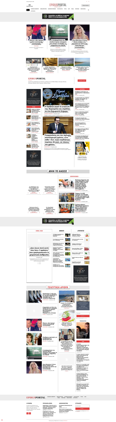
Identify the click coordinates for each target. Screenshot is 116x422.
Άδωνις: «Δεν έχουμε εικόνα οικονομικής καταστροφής (36, 41)
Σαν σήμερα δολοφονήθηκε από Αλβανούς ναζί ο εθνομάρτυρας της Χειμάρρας (82, 130)
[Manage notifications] (2, 420)
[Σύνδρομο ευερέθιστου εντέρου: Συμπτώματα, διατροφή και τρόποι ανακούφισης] (28, 136)
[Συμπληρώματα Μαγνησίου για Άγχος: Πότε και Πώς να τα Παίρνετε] (28, 117)
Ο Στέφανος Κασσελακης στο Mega (65, 406)
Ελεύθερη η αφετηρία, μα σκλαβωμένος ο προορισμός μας (82, 93)
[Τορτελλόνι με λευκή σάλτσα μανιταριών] (87, 262)
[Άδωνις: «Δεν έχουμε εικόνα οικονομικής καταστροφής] (36, 32)
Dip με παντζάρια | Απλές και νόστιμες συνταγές (77, 249)
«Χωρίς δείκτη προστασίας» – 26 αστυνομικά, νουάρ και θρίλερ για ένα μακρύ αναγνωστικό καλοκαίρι (58, 260)
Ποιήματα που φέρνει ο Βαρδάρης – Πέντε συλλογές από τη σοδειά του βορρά (58, 249)
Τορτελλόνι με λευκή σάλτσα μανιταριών (76, 262)
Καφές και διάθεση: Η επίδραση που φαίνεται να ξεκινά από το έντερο (35, 111)
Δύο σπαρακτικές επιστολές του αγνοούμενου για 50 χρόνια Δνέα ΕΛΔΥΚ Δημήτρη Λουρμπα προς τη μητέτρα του (82, 106)
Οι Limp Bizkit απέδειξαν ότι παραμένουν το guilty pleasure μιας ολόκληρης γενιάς (49, 209)
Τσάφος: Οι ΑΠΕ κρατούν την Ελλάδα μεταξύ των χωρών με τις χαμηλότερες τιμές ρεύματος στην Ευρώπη (82, 197)
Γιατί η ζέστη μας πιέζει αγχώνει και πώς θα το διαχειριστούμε (35, 129)
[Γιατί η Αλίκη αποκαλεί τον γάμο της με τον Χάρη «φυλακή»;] (83, 330)
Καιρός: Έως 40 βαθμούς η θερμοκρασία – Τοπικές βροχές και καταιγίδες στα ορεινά (67, 304)
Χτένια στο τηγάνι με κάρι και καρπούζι (77, 240)
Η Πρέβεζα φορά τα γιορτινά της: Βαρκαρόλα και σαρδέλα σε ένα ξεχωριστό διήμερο (57, 108)
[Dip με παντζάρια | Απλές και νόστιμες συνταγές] (87, 248)
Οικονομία (78, 190)
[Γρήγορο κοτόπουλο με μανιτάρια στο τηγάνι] (87, 244)
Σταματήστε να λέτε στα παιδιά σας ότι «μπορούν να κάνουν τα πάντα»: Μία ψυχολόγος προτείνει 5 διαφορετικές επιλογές (50, 310)
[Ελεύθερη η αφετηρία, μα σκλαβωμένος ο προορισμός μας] (34, 339)
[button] (88, 10)
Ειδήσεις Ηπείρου (33, 72)
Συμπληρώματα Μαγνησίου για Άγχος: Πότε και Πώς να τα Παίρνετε (36, 117)
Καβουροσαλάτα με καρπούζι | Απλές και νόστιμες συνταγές (76, 235)
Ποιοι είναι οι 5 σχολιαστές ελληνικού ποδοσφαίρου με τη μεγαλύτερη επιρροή (66, 410)
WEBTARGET (65, 420)
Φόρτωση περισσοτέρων (58, 55)
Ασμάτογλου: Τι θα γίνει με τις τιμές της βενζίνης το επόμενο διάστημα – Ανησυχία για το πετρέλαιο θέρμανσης (50, 296)
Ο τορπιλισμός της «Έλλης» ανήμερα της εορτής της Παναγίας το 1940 (82, 99)
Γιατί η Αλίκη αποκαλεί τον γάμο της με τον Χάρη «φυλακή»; (82, 334)
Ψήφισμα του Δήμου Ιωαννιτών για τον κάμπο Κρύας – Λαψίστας (66, 68)
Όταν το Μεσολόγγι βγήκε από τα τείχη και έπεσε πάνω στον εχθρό (81, 113)
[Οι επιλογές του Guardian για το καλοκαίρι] (67, 239)
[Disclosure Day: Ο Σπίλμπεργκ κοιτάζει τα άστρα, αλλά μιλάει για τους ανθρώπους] (33, 201)
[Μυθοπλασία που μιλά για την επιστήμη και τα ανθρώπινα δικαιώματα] (67, 244)
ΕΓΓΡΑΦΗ (81, 408)
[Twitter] (89, 1)
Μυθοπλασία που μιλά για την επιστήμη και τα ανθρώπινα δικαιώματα (58, 244)
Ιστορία (76, 95)
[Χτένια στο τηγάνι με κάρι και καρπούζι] (87, 239)
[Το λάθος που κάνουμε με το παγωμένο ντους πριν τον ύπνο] (28, 146)
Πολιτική (58, 47)
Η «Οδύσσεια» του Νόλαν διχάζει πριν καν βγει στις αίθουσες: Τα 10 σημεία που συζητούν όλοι (34, 189)
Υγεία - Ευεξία (35, 113)
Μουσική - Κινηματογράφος (33, 193)
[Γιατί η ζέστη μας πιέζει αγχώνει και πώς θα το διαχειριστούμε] (28, 130)
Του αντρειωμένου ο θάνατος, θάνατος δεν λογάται (80, 124)
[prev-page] (38, 263)
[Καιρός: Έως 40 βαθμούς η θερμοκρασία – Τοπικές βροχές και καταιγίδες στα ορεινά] (67, 296)
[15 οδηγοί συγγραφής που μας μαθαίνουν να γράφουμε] (67, 235)
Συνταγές (67, 326)
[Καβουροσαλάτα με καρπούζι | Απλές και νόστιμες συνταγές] (87, 235)
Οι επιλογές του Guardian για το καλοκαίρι (58, 240)
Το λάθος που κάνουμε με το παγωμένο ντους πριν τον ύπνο (35, 146)
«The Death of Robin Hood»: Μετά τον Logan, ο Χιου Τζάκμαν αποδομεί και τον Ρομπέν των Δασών (49, 189)
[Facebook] (86, 1)
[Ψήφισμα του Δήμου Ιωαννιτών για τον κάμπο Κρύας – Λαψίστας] (66, 62)
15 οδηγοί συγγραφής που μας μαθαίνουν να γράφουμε (58, 235)
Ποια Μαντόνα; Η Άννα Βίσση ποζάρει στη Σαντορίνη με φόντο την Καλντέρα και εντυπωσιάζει (79, 43)
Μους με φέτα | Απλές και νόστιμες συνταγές (77, 253)
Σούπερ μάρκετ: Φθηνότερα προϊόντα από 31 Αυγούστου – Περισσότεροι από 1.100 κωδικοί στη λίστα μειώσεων (82, 208)
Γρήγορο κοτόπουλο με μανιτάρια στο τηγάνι (77, 244)
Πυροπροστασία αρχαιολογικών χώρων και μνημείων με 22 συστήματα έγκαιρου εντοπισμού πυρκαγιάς (33, 69)
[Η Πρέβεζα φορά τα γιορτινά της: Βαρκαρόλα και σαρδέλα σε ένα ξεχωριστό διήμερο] (58, 97)
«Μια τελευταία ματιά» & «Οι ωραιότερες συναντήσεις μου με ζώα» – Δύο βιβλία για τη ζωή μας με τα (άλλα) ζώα (58, 254)
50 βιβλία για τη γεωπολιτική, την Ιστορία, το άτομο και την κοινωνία (58, 265)
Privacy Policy (85, 318)
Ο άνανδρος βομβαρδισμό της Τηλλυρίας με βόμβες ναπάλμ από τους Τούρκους (82, 137)
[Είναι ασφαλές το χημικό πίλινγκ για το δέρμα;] (28, 124)
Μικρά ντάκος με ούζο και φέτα (77, 258)
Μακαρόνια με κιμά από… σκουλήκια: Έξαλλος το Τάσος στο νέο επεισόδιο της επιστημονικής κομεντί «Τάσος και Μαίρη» (82, 386)
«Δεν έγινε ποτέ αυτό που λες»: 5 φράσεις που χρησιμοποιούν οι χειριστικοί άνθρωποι (39, 251)
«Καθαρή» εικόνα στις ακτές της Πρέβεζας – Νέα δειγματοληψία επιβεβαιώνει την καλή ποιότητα (82, 68)
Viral (44, 314)
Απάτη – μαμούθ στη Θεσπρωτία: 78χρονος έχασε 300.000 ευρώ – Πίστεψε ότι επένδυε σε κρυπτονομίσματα (49, 69)
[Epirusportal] (58, 5)
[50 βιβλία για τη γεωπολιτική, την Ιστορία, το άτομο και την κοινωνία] (67, 265)
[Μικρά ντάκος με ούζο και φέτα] (87, 258)
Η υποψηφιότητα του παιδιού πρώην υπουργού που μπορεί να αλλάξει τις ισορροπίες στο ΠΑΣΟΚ (58, 42)
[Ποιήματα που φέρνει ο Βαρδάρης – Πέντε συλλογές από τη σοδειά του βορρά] (67, 248)
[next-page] (40, 263)
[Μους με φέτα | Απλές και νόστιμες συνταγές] (87, 253)
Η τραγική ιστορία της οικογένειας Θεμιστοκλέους (82, 118)
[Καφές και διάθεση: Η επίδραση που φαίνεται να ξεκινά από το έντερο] (28, 111)
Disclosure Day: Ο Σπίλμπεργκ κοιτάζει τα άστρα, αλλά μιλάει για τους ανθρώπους (33, 209)
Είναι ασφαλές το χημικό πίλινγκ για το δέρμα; (35, 123)
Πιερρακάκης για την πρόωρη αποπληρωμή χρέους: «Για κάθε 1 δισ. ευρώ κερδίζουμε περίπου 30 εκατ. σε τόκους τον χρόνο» (58, 139)
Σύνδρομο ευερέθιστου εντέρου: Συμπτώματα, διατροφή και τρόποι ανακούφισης (34, 137)
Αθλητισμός (61, 412)
